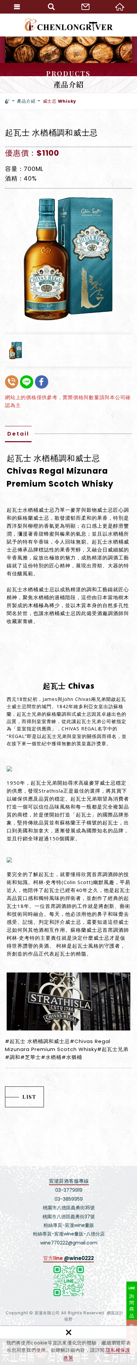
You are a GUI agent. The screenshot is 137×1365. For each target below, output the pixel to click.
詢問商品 (131, 1306)
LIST (29, 1096)
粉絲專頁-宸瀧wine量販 (69, 1225)
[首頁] (7, 101)
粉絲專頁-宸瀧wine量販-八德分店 (69, 1234)
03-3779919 (68, 1190)
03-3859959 (69, 1199)
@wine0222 (79, 1258)
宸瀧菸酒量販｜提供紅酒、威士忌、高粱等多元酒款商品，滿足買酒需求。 (69, 25)
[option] (68, 258)
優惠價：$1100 (32, 153)
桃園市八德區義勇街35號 (69, 1207)
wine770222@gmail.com (68, 1242)
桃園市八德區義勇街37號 (69, 1216)
